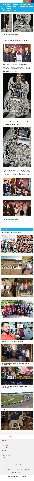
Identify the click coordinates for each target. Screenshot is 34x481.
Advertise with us (7, 455)
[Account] (27, 1)
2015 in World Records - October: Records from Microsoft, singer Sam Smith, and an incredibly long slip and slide (16, 387)
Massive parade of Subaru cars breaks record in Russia (11, 409)
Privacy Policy (5, 445)
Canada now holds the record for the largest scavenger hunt (12, 319)
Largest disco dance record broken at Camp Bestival (10, 254)
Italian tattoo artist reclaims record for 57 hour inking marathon (12, 341)
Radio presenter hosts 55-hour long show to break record (11, 232)
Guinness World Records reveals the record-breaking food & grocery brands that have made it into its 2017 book (16, 364)
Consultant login (6, 447)
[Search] (30, 1)
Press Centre (5, 457)
